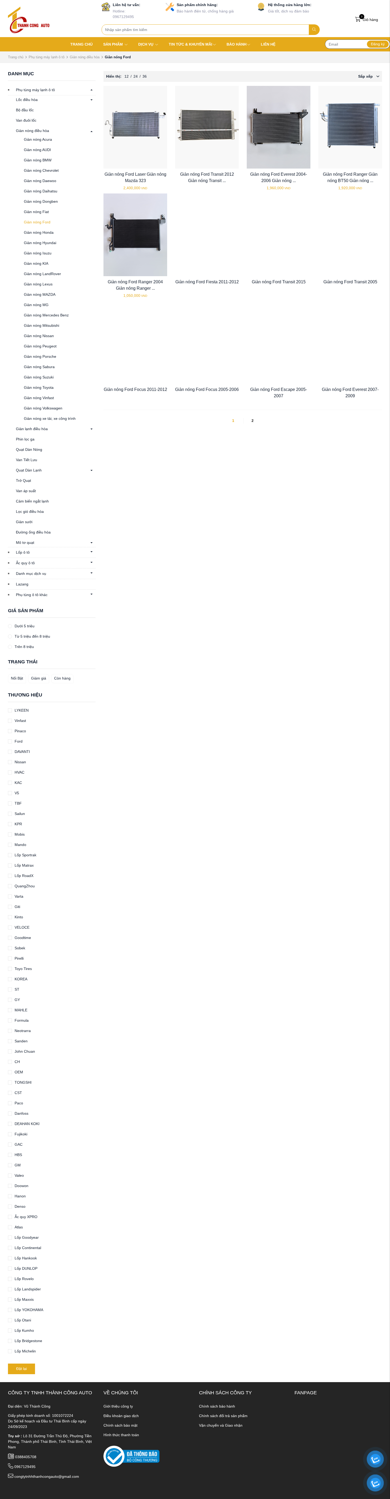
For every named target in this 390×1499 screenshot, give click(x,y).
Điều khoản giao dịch (121, 1416)
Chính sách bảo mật (120, 1425)
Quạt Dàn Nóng (29, 449)
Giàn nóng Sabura (39, 367)
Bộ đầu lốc (25, 110)
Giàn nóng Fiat (36, 212)
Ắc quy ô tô (25, 563)
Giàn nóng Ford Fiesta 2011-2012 (207, 282)
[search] (314, 29)
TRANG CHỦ (81, 44)
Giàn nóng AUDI (37, 150)
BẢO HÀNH (236, 44)
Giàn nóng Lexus (38, 284)
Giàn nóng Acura (38, 139)
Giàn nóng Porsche (40, 356)
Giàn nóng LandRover (42, 274)
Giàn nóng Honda (39, 232)
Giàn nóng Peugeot (40, 346)
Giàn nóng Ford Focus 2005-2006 (207, 389)
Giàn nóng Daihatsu (40, 191)
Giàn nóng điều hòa (84, 57)
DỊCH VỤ (146, 44)
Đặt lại (21, 1368)
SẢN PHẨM (113, 44)
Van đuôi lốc (26, 120)
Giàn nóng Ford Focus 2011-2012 (135, 389)
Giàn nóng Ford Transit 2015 (279, 282)
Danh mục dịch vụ (31, 573)
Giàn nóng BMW (37, 160)
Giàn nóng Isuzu (37, 253)
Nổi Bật (17, 678)
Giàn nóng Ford (37, 222)
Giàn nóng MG (36, 305)
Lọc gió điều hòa (30, 511)
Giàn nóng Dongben (41, 201)
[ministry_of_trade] (131, 1456)
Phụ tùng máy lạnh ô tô (46, 57)
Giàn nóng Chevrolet (41, 170)
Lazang (22, 584)
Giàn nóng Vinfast (39, 398)
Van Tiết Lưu (26, 460)
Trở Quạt (23, 480)
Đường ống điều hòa (33, 532)
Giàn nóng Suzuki (39, 377)
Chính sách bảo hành (217, 1406)
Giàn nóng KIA (36, 263)
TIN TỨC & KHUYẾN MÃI (190, 44)
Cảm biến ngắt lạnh (32, 501)
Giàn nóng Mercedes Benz (46, 315)
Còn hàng (62, 678)
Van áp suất (26, 491)
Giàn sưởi (24, 522)
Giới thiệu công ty (118, 1406)
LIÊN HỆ (268, 44)
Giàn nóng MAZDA (39, 294)
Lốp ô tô (23, 552)
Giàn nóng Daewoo (40, 181)
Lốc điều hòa (27, 100)
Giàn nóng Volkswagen (43, 408)
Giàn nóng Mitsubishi (41, 325)
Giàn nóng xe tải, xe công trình (50, 418)
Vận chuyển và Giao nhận (220, 1425)
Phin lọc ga (25, 439)
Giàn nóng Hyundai (40, 243)
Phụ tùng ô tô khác (31, 595)
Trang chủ (15, 57)
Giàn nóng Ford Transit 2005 (350, 282)
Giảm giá (38, 678)
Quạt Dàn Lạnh (29, 470)
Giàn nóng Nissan (39, 336)
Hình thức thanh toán (121, 1435)
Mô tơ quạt (25, 542)
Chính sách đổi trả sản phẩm (223, 1416)
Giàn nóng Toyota (39, 387)
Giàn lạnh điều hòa (32, 429)
